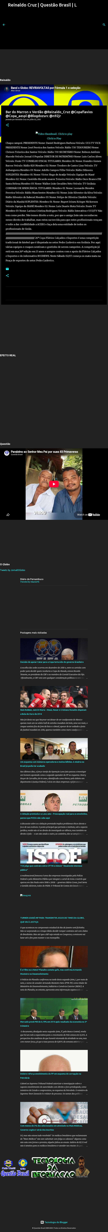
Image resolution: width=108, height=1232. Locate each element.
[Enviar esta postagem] (7, 270)
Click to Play (54, 138)
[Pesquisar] (104, 24)
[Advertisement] (42, 29)
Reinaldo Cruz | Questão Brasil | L (42, 4)
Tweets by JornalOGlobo (12, 570)
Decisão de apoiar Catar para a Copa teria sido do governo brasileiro (52, 662)
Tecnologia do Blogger (56, 1222)
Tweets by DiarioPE (29, 582)
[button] (7, 125)
